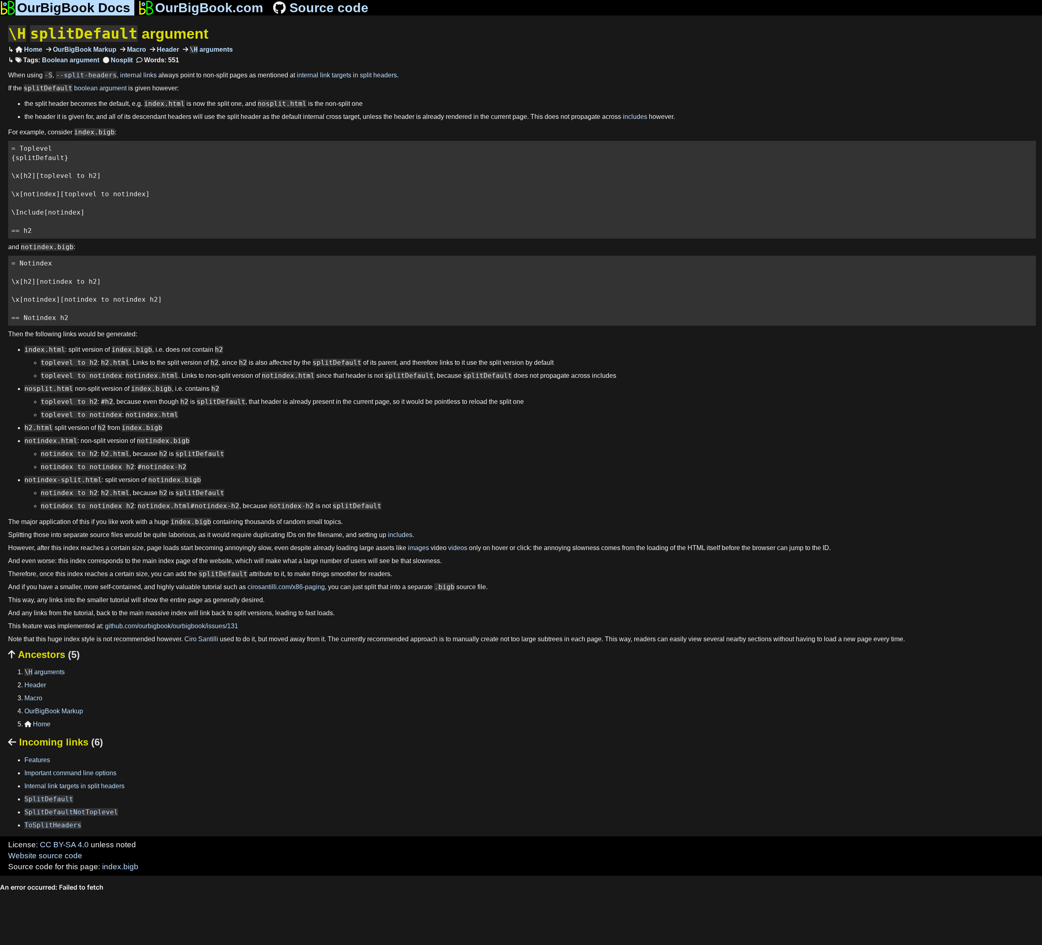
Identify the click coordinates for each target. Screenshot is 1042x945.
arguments (211, 49)
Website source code (45, 855)
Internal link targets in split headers (74, 786)
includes (635, 116)
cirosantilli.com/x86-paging (286, 586)
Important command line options (70, 773)
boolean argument (100, 88)
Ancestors (44, 654)
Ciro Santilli (201, 639)
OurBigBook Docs (73, 7)
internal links (138, 75)
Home (28, 49)
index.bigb (120, 866)
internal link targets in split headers (347, 75)
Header (167, 49)
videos (457, 547)
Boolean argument (70, 60)
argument (108, 33)
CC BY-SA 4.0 (64, 844)
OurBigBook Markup (83, 49)
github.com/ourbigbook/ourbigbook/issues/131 (171, 626)
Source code (328, 7)
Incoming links (55, 742)
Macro (135, 49)
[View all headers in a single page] (118, 60)
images (418, 547)
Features (37, 759)
